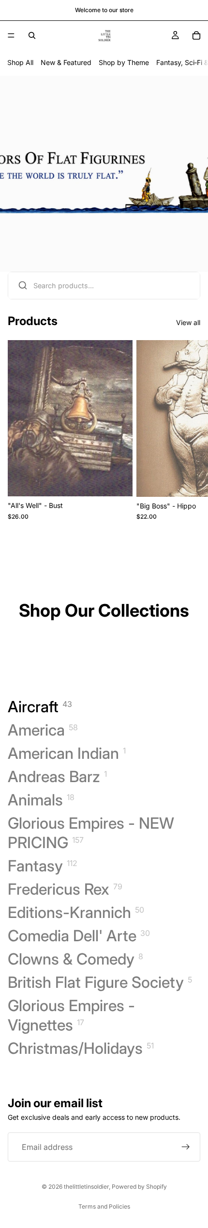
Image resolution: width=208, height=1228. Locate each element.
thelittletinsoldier (86, 1186)
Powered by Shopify (139, 1186)
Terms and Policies (104, 1206)
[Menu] (11, 35)
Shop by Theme (124, 62)
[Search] (32, 35)
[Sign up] (186, 1147)
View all (188, 322)
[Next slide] (189, 430)
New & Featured (66, 62)
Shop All (20, 62)
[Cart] (196, 35)
